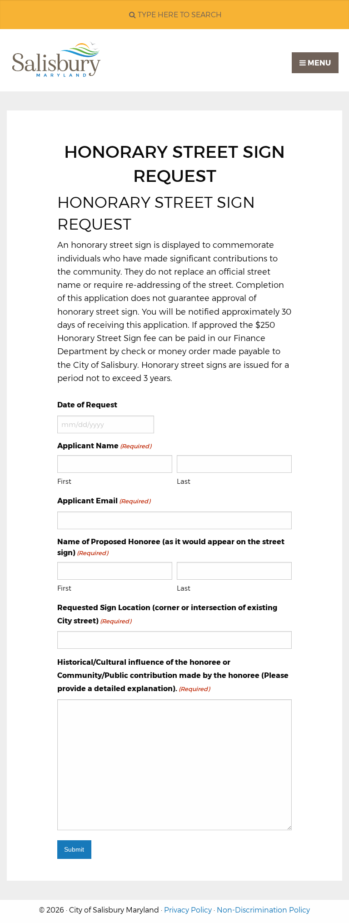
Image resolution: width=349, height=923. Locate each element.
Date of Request (87, 405)
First (64, 481)
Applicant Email (103, 501)
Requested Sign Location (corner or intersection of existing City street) (167, 614)
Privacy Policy (188, 910)
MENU (318, 63)
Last (183, 481)
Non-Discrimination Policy (263, 910)
